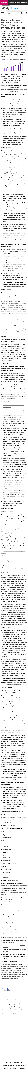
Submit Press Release (8, 1065)
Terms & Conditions (20, 1065)
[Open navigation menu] (2, 13)
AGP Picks (4, 2)
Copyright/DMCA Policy (9, 1068)
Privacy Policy (21, 1068)
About (7, 1062)
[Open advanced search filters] (22, 13)
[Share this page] (26, 13)
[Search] (18, 13)
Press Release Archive (16, 1062)
